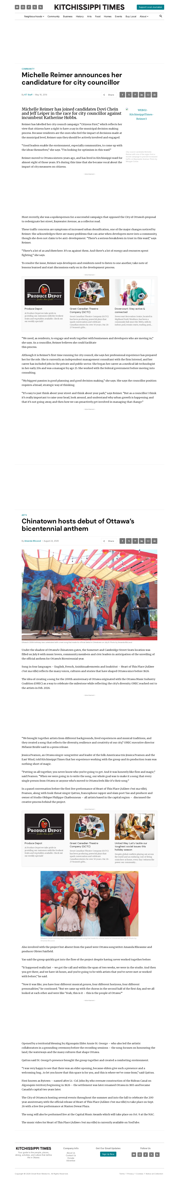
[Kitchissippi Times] (89, 7)
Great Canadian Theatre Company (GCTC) (84, 310)
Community (28, 69)
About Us (71, 1153)
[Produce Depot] (44, 292)
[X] (129, 95)
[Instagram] (23, 7)
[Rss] (40, 7)
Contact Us (71, 1155)
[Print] (154, 95)
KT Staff (28, 95)
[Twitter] (34, 7)
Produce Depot (33, 308)
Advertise (70, 1160)
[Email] (148, 95)
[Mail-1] (17, 7)
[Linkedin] (141, 95)
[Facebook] (29, 7)
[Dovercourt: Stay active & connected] (134, 292)
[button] (160, 16)
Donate (71, 1158)
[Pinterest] (135, 95)
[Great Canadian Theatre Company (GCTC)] (89, 292)
